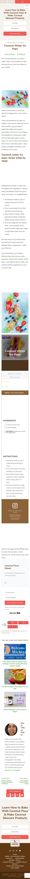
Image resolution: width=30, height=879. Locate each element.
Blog (19, 631)
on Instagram (16, 770)
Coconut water (16, 126)
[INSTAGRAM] (13, 850)
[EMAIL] (10, 850)
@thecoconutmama (15, 515)
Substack (7, 770)
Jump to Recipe (10, 54)
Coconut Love (23, 631)
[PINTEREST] (16, 850)
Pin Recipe (15, 377)
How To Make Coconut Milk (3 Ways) (23, 781)
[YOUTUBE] (20, 850)
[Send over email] (13, 626)
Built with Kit (15, 613)
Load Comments (15, 791)
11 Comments (21, 42)
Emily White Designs (15, 876)
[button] (15, 582)
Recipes (8, 633)
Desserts (4, 633)
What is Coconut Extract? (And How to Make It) (7, 781)
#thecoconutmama (15, 518)
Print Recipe (21, 54)
